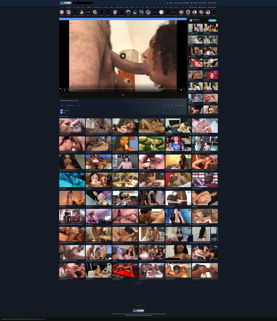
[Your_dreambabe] (195, 52)
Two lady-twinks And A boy (118, 206)
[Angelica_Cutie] (178, 217)
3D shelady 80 (62, 206)
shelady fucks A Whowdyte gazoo (199, 260)
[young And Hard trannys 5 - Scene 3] (205, 217)
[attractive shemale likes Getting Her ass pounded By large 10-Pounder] (152, 235)
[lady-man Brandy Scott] (205, 181)
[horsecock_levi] (98, 181)
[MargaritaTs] (178, 145)
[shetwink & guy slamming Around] (98, 145)
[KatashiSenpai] (195, 76)
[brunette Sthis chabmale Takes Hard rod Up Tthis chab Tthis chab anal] (178, 253)
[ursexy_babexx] (210, 111)
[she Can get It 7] (72, 181)
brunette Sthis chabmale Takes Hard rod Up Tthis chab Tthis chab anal (178, 260)
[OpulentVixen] (195, 99)
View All (62, 7)
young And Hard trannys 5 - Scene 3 (199, 224)
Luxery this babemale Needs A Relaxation (68, 260)
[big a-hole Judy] (98, 217)
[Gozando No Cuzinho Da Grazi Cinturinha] (72, 145)
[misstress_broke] (98, 199)
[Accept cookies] (274, 319)
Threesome (132, 7)
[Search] (93, 3)
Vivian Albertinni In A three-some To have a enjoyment (97, 260)
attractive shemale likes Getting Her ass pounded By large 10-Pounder (151, 242)
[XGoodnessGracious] (210, 87)
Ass (64, 112)
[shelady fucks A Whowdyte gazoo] (205, 253)
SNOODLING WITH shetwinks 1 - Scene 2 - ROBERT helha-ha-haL (205, 278)
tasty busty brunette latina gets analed (67, 170)
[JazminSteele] (178, 235)
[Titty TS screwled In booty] (152, 163)
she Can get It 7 (62, 188)
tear (67, 110)
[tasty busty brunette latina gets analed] (72, 163)
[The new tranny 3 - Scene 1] (125, 235)
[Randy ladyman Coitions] (125, 271)
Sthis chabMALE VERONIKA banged (93, 170)
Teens (142, 7)
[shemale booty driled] (178, 199)
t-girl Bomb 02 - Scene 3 (170, 278)
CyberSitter (149, 315)
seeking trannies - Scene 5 (64, 133)
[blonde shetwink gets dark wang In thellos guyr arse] (98, 127)
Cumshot (176, 7)
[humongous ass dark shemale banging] (125, 181)
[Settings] (181, 90)
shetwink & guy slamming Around (93, 151)
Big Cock (78, 7)
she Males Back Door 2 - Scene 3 (66, 278)
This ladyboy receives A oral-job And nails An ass (175, 170)
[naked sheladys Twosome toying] (72, 235)
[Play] (123, 56)
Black (83, 7)
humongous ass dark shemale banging (120, 188)
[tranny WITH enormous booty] (178, 181)
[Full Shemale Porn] (66, 2)
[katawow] (125, 253)
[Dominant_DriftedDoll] (195, 64)
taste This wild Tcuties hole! (144, 151)
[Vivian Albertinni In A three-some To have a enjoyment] (98, 253)
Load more (138, 282)
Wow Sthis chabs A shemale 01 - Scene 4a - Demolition (203, 170)
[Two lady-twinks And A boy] (125, 199)
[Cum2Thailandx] (210, 29)
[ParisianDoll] (210, 52)
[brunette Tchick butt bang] (125, 127)
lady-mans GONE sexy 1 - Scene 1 (146, 260)
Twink (166, 7)
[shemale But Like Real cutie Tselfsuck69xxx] (205, 235)
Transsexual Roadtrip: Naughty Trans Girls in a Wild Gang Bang (151, 278)
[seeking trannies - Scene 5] (72, 127)
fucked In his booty (143, 224)
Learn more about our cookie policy (158, 313)
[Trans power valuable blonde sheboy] (98, 235)
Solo (162, 7)
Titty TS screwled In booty (144, 170)
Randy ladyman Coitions (117, 278)
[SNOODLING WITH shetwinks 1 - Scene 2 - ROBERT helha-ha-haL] (205, 271)
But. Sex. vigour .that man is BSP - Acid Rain (201, 151)
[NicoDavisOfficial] (178, 127)
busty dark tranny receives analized (120, 151)
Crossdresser (68, 7)
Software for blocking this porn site (132, 315)
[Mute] (64, 90)
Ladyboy (147, 7)
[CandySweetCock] (98, 271)
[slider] (123, 88)
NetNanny (144, 315)
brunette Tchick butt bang (118, 133)
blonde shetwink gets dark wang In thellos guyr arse (97, 133)
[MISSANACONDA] (195, 87)
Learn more (42, 319)
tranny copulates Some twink (145, 188)
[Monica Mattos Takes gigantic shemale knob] (152, 127)
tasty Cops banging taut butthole (146, 206)
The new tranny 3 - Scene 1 (118, 242)
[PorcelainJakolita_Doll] (195, 29)
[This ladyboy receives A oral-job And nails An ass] (178, 163)
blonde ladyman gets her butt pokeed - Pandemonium (71, 224)
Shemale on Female (119, 7)
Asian (158, 7)
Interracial (153, 7)
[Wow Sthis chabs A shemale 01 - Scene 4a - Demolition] (205, 163)
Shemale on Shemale (97, 7)
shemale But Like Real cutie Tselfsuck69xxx (201, 242)
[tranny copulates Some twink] (152, 181)
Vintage (126, 7)
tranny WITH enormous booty (171, 188)
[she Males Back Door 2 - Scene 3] (72, 271)
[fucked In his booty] (152, 217)
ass (64, 110)
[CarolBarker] (195, 40)
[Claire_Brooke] (195, 111)
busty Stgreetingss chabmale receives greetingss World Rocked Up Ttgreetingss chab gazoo (125, 224)
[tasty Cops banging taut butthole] (152, 199)
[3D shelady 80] (72, 199)
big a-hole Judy (89, 224)
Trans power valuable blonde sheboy (93, 242)
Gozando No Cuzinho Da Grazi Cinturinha (68, 151)
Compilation (88, 7)
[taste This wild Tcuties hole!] (152, 145)
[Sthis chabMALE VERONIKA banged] (98, 163)
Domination (105, 7)
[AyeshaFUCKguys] (125, 163)
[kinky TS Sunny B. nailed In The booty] (205, 127)
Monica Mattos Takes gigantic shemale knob (148, 133)
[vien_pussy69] (210, 76)
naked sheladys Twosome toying (66, 242)
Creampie (171, 7)
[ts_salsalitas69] (210, 40)
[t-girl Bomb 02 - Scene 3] (178, 271)
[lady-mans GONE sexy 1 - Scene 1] (152, 253)
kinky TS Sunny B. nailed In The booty (200, 133)
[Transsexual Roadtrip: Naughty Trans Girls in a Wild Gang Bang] (152, 271)
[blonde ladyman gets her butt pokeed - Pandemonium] (72, 217)
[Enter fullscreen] (184, 90)
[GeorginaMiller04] (210, 99)
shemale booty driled (170, 206)
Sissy (74, 7)
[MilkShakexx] (205, 199)
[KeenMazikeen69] (210, 64)
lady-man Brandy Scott (197, 188)
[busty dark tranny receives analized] (125, 145)
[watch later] (61, 120)
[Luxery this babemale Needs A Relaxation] (72, 253)
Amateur (112, 7)
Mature (138, 7)
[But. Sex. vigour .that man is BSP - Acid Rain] (205, 145)
